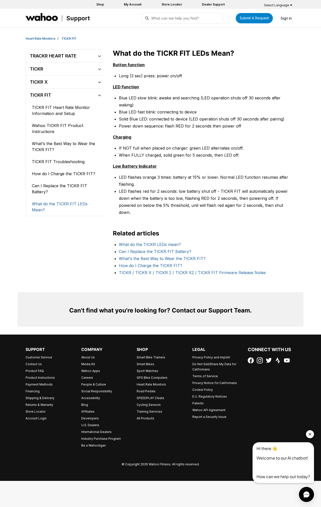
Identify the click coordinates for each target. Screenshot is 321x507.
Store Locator (172, 4)
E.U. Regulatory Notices (209, 396)
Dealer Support (213, 4)
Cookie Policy (202, 390)
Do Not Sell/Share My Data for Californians (214, 366)
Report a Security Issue (209, 417)
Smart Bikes (145, 364)
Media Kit (88, 364)
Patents (198, 403)
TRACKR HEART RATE (53, 55)
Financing (33, 391)
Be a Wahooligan (93, 445)
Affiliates (88, 411)
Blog (84, 405)
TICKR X (39, 82)
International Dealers (96, 432)
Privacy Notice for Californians (214, 383)
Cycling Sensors (149, 405)
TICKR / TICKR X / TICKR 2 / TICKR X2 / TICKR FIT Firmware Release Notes (192, 272)
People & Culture (93, 384)
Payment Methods (39, 384)
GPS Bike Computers (152, 377)
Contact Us (34, 364)
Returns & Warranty (39, 405)
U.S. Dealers (90, 425)
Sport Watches (147, 371)
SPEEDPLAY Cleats (150, 398)
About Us (88, 357)
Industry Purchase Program (101, 438)
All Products (145, 418)
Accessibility (90, 398)
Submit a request (254, 18)
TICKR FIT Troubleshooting (58, 161)
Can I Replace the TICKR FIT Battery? (155, 251)
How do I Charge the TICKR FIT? (150, 265)
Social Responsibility (96, 391)
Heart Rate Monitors (40, 38)
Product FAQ (35, 371)
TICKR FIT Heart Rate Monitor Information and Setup (61, 110)
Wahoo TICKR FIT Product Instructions (57, 128)
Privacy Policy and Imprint (211, 357)
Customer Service (39, 357)
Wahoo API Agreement (208, 410)
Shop (100, 4)
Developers (90, 418)
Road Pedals (146, 391)
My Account (132, 4)
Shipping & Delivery (40, 398)
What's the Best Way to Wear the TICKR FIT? (162, 258)
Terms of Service (205, 376)
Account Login (36, 418)
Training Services (149, 411)
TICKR (36, 69)
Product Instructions (40, 377)
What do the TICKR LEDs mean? (150, 244)
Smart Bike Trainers (151, 357)
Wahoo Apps (90, 371)
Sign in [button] (286, 18)
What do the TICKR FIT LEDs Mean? (60, 206)
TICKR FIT (68, 38)
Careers (87, 377)
